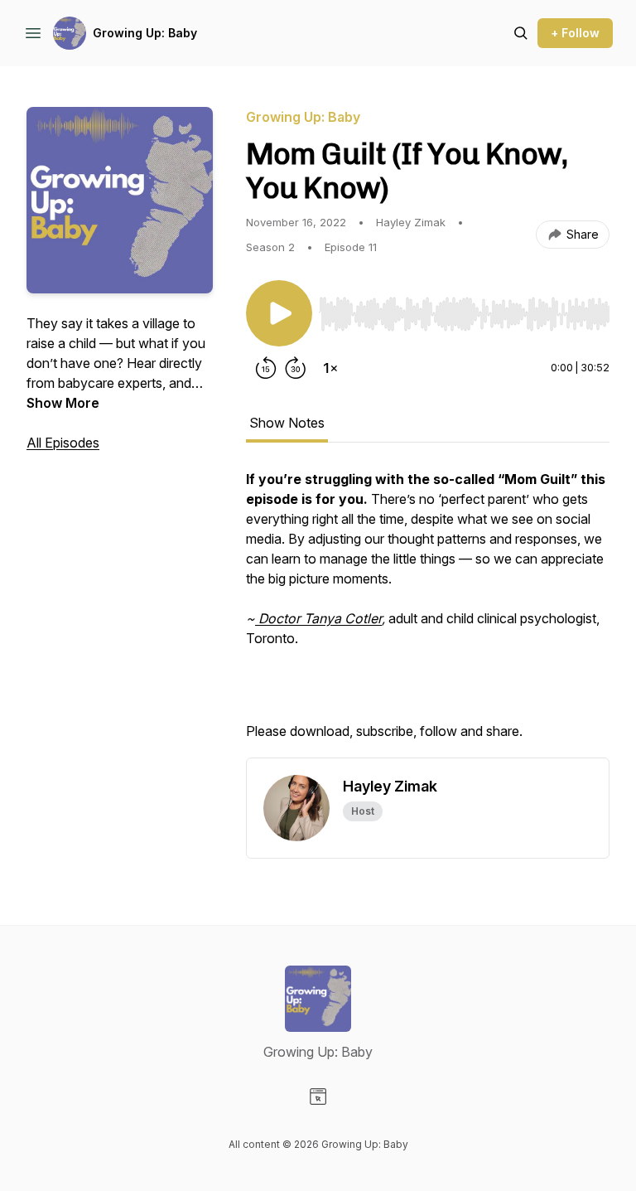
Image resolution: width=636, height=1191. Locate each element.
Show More (62, 403)
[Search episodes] (521, 33)
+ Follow (575, 33)
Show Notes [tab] (287, 422)
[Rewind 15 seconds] (265, 368)
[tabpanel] (428, 613)
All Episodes (62, 442)
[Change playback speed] (330, 368)
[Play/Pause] (279, 313)
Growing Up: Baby (145, 33)
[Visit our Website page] (318, 1096)
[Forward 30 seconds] (295, 368)
